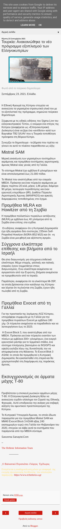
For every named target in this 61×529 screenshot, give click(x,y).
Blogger (34, 526)
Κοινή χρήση (9, 500)
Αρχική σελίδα (30, 513)
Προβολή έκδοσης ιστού (30, 519)
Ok (40, 25)
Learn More (28, 25)
